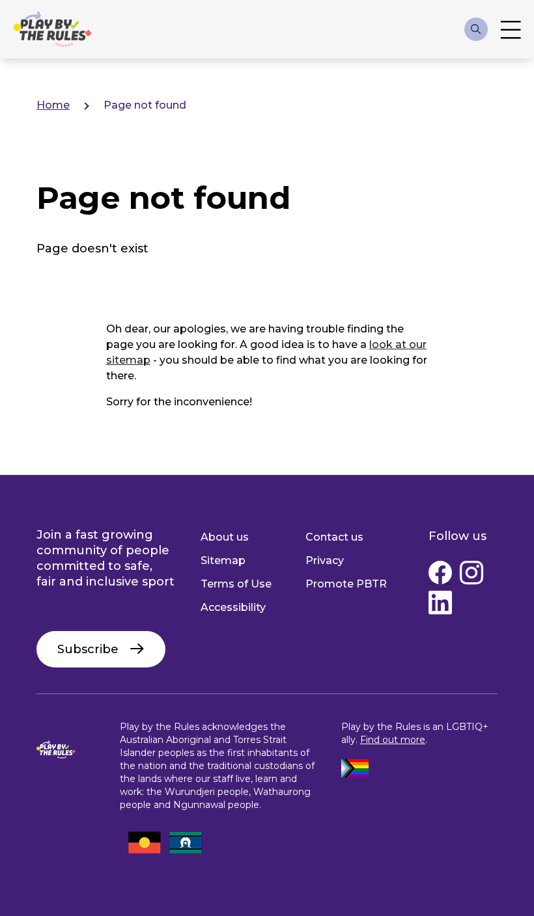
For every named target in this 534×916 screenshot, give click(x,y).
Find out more (392, 740)
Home (53, 105)
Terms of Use (236, 584)
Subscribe (88, 649)
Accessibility (233, 607)
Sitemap (223, 560)
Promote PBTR (346, 584)
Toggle (511, 29)
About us (225, 537)
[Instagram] (471, 576)
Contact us (334, 537)
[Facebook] (440, 576)
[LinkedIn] (440, 606)
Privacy (324, 560)
